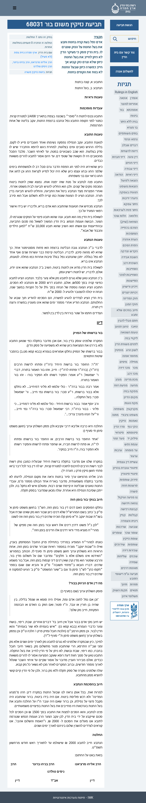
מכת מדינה (131, 379)
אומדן (134, 98)
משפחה (119, 409)
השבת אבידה (129, 257)
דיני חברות (118, 157)
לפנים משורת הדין (126, 344)
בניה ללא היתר (129, 121)
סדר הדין (119, 426)
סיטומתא (132, 432)
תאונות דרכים (129, 568)
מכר (135, 367)
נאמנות (133, 421)
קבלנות (133, 515)
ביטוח (134, 115)
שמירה (133, 562)
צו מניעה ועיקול (128, 497)
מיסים (123, 362)
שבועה (133, 527)
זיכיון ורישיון (130, 286)
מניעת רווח (120, 385)
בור (122, 110)
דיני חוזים (132, 163)
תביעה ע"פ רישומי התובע (126, 576)
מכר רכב (132, 373)
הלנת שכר (120, 216)
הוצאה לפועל (129, 180)
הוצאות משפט (129, 186)
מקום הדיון (131, 397)
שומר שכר (131, 532)
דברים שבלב (130, 145)
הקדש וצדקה (129, 251)
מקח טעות (131, 403)
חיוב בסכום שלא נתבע (127, 312)
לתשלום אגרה (124, 71)
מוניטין (119, 350)
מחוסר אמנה (130, 356)
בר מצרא (132, 127)
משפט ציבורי (129, 415)
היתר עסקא (131, 204)
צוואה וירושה (129, 503)
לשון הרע (132, 350)
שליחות (122, 556)
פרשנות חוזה (129, 485)
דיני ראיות (132, 174)
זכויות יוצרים (130, 292)
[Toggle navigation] (14, 8)
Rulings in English (126, 92)
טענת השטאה (129, 332)
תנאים (134, 590)
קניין (123, 515)
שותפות (133, 544)
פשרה (134, 491)
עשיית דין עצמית (127, 462)
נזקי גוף (133, 426)
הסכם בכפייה (129, 227)
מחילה (134, 362)
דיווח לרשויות (129, 151)
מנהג (118, 379)
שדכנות (121, 527)
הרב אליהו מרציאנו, (41, 62)
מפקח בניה (131, 391)
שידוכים (119, 544)
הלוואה (133, 216)
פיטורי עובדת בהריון (125, 468)
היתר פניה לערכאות (126, 210)
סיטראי (119, 432)
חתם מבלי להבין (128, 320)
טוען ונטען (121, 326)
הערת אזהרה (130, 239)
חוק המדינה (130, 298)
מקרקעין (132, 409)
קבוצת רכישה (129, 509)
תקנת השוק (120, 590)
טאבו (134, 326)
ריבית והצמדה (129, 521)
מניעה (134, 385)
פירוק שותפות (129, 479)
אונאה (123, 98)
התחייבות (132, 269)
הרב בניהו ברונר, (21, 62)
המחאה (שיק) (129, 222)
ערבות (118, 450)
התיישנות (132, 280)
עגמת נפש (131, 444)
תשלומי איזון (130, 596)
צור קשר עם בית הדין (124, 54)
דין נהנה (133, 157)
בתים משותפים (128, 133)
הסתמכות (132, 233)
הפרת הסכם (130, 245)
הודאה (119, 174)
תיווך (124, 584)
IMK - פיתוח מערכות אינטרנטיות (73, 797)
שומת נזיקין (130, 538)
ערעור (134, 456)
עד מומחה (131, 450)
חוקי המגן (131, 304)
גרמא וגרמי (131, 139)
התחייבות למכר (128, 275)
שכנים (133, 556)
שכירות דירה (130, 550)
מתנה (115, 415)
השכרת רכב (130, 263)
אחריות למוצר (129, 104)
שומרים (117, 532)
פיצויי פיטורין (129, 474)
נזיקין (122, 421)
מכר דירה (124, 367)
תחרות (134, 584)
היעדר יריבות (130, 198)
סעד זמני (118, 438)
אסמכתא (132, 110)
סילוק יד (132, 438)
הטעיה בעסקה (129, 192)
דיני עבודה (131, 168)
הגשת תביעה (124, 25)
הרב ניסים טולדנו (42, 66)
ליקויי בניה (131, 338)
